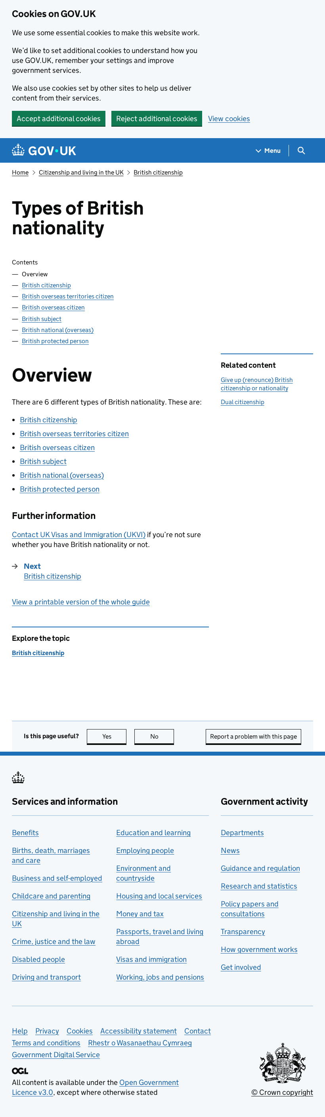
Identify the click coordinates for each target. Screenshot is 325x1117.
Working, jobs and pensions (160, 977)
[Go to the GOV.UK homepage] (44, 150)
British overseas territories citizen (68, 296)
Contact (197, 1030)
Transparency (243, 931)
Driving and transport (46, 977)
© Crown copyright (282, 1092)
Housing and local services (159, 895)
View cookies (229, 118)
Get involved (241, 967)
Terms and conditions (46, 1042)
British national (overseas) (58, 330)
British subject (41, 319)
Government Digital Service (56, 1054)
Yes (114, 736)
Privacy (47, 1030)
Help (20, 1030)
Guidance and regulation (260, 868)
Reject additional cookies (156, 118)
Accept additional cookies (59, 118)
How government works (259, 949)
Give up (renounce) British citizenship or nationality (257, 383)
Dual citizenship (242, 402)
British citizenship (158, 172)
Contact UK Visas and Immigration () (78, 534)
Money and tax (140, 913)
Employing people (145, 850)
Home (20, 172)
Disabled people (38, 959)
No (162, 736)
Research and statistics (259, 886)
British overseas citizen (53, 307)
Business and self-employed (57, 878)
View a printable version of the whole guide (81, 601)
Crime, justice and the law (54, 941)
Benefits (25, 832)
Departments (242, 832)
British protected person (55, 341)
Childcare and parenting (51, 895)
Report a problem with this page (253, 736)
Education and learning (153, 832)
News (230, 850)
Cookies (80, 1030)
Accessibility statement (138, 1030)
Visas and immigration (151, 959)
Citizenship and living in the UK (81, 172)
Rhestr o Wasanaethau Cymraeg (140, 1042)
